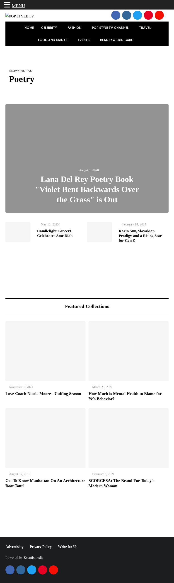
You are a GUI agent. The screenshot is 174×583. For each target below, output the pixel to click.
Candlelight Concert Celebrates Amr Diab (54, 233)
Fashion (75, 27)
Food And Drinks (53, 40)
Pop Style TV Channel (110, 27)
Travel (145, 27)
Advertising (14, 547)
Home (29, 27)
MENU (18, 5)
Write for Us (67, 547)
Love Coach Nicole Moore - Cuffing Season (43, 393)
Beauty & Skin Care (117, 40)
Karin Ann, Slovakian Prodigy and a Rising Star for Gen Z (140, 236)
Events (84, 40)
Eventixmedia (33, 557)
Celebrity (49, 27)
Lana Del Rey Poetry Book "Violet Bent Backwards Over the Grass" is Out (87, 189)
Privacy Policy (41, 547)
